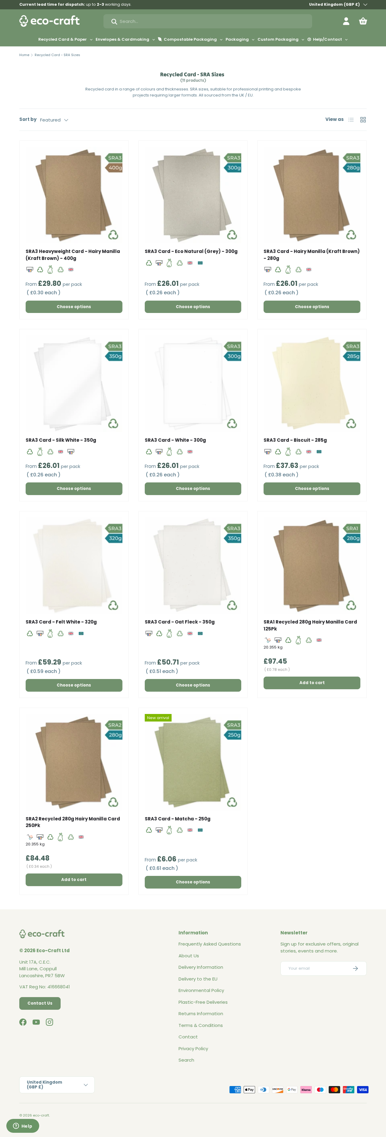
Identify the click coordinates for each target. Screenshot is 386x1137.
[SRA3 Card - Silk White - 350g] (74, 383)
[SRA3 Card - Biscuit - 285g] (312, 383)
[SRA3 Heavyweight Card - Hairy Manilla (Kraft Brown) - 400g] (74, 195)
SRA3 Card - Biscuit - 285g (295, 440)
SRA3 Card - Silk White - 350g (61, 440)
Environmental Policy (201, 990)
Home (24, 54)
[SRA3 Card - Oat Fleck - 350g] (193, 565)
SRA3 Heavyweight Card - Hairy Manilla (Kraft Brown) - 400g (73, 254)
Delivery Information (201, 967)
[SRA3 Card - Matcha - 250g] (193, 762)
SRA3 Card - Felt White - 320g (61, 622)
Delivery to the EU (198, 979)
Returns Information (201, 1013)
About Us (189, 955)
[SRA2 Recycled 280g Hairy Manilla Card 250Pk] (74, 762)
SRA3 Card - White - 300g (175, 440)
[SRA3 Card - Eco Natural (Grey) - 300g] (193, 195)
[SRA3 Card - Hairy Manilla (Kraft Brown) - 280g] (312, 195)
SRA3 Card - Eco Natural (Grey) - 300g (191, 251)
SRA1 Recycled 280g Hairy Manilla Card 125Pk (310, 625)
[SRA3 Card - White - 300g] (193, 383)
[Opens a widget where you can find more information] (22, 1126)
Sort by (27, 119)
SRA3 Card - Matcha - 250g (177, 819)
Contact (188, 1037)
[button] (363, 21)
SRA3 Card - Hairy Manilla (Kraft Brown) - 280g (312, 254)
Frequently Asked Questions (210, 944)
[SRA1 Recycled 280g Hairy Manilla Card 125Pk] (312, 565)
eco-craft (41, 1115)
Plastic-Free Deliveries (203, 1002)
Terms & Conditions (201, 1025)
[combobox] (207, 21)
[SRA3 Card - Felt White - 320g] (74, 565)
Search (186, 1060)
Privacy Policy (193, 1048)
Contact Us (39, 1003)
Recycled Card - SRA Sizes (57, 54)
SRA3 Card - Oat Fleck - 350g (180, 622)
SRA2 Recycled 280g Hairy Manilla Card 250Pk (73, 822)
